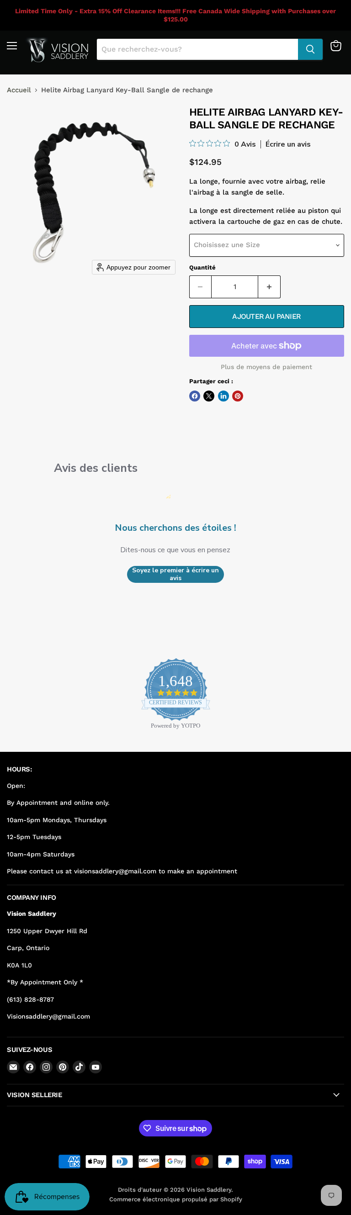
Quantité (202, 267)
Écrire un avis (288, 144)
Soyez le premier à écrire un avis (175, 574)
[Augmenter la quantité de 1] (269, 286)
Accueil (19, 90)
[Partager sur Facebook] (194, 396)
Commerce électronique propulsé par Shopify (175, 1199)
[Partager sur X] (208, 396)
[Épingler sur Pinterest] (237, 396)
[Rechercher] (310, 49)
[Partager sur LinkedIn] (223, 396)
